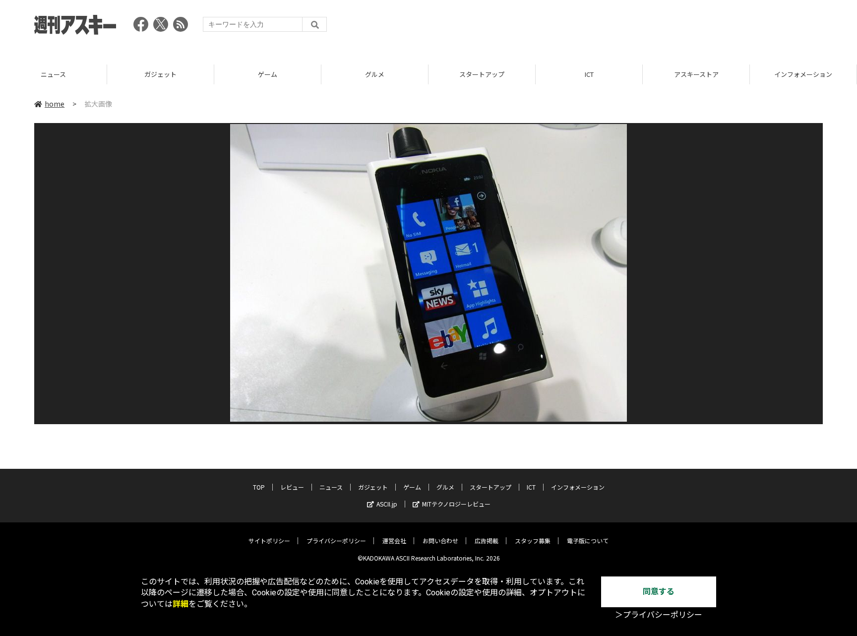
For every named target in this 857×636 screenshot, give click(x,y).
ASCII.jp (386, 504)
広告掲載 (486, 540)
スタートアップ (481, 74)
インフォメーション (803, 74)
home (54, 104)
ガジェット (160, 74)
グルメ (374, 74)
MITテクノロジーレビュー (456, 504)
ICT (589, 74)
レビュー (292, 487)
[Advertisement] (642, 27)
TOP (259, 487)
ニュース (53, 74)
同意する (658, 591)
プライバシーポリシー (336, 540)
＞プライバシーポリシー (658, 615)
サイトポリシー (269, 540)
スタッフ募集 (533, 540)
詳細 (180, 604)
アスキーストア (696, 74)
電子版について (588, 540)
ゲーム (267, 74)
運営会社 (394, 540)
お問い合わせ (440, 540)
